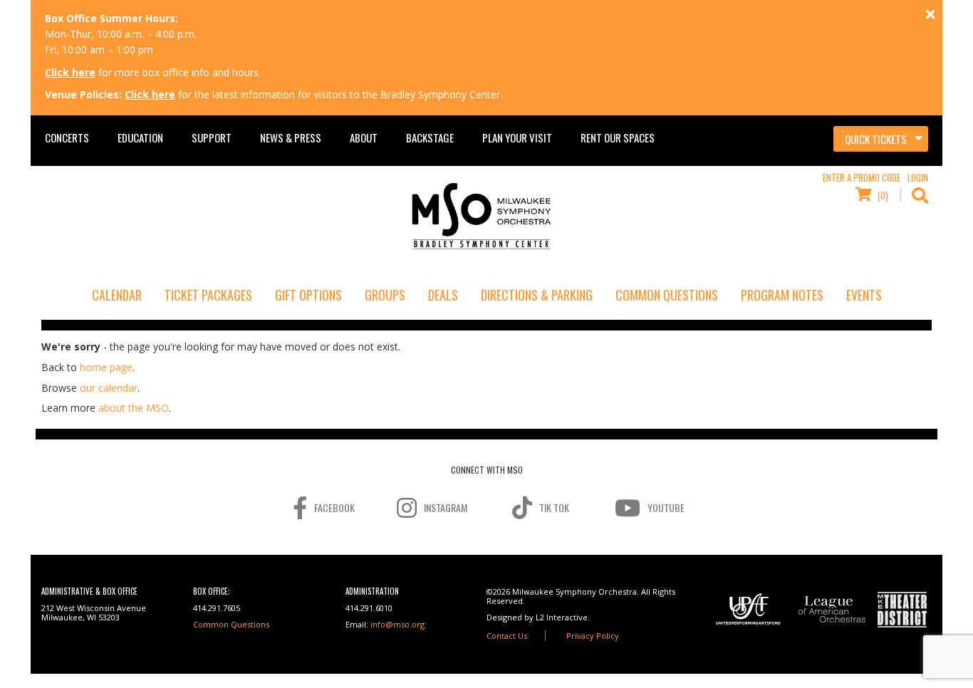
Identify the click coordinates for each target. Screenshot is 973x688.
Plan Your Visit (517, 137)
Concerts (67, 137)
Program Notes (782, 295)
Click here (70, 72)
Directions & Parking (537, 295)
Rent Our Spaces (618, 137)
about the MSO (133, 408)
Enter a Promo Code (861, 177)
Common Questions (666, 295)
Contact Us (506, 635)
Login (917, 177)
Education (140, 137)
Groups (385, 295)
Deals (443, 295)
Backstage (430, 137)
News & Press (290, 137)
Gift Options (308, 295)
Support (211, 137)
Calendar (117, 295)
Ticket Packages (208, 295)
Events (864, 295)
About (364, 137)
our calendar (108, 388)
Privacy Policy (592, 635)
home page (106, 367)
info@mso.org (397, 624)
